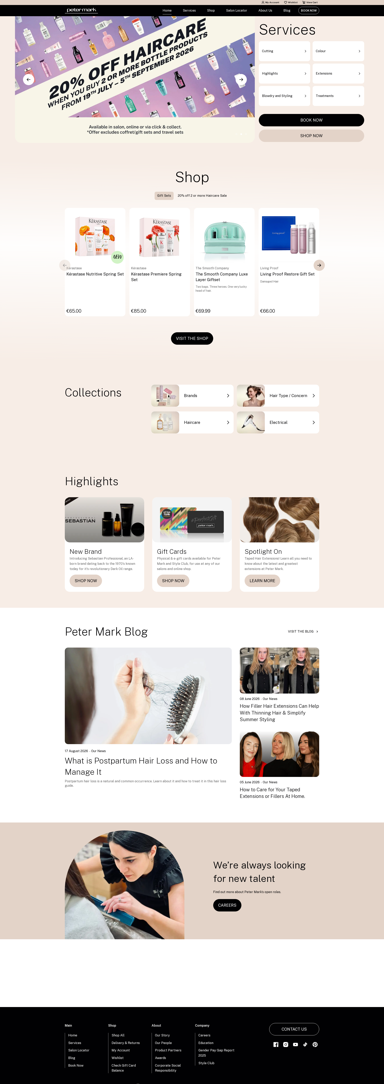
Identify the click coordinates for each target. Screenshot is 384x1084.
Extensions (324, 73)
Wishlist (293, 2)
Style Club (206, 1063)
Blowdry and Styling (277, 96)
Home (167, 10)
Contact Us (294, 1029)
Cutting (267, 51)
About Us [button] (265, 10)
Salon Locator (236, 10)
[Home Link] (81, 10)
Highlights (270, 73)
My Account (272, 2)
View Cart (312, 2)
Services (74, 1043)
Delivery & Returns (126, 1043)
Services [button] (189, 10)
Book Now (309, 10)
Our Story (162, 1035)
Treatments (325, 96)
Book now (311, 120)
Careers (204, 1035)
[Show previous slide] (28, 79)
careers (227, 905)
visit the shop (192, 338)
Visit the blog (301, 631)
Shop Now (311, 135)
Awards (160, 1058)
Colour (321, 51)
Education (205, 1043)
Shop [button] (211, 10)
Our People (163, 1043)
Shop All (118, 1035)
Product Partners (168, 1050)
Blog (286, 10)
